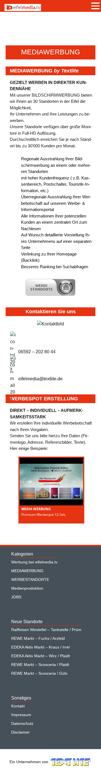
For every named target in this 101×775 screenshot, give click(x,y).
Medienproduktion (27, 588)
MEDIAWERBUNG (27, 571)
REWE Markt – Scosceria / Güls (39, 673)
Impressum (21, 714)
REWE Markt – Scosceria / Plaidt (40, 664)
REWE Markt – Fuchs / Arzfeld (38, 638)
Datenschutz (22, 723)
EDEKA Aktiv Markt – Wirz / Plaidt (40, 656)
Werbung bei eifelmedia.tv (34, 562)
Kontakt (18, 706)
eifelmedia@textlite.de (40, 378)
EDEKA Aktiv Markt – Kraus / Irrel (40, 647)
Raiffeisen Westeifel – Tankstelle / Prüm (46, 629)
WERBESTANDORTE (30, 579)
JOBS (16, 597)
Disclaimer (20, 732)
